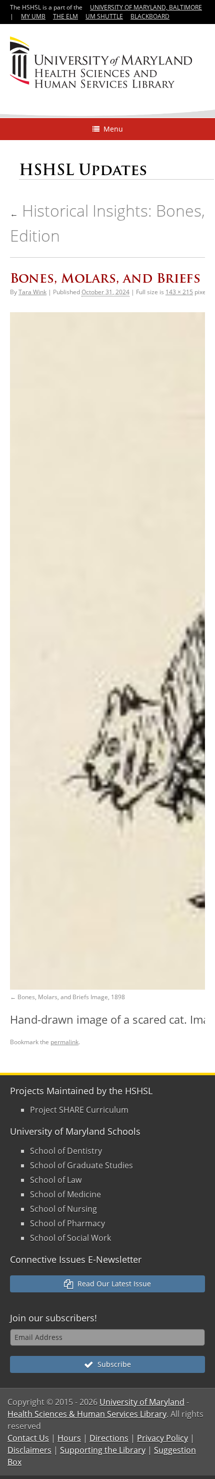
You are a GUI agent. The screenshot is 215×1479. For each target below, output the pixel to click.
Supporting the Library (103, 1449)
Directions (109, 1437)
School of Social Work (70, 1237)
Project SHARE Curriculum (79, 1109)
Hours (69, 1437)
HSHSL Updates (83, 170)
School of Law (56, 1179)
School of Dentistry (66, 1150)
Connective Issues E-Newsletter (76, 1259)
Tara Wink (32, 292)
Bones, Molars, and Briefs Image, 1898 (71, 997)
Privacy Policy (162, 1437)
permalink (64, 1042)
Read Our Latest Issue (112, 1283)
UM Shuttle (104, 16)
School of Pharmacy (67, 1223)
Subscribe (112, 1364)
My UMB (33, 16)
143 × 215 (179, 292)
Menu (111, 129)
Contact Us (28, 1437)
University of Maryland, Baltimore (146, 7)
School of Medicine (65, 1194)
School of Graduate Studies (81, 1165)
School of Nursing (63, 1208)
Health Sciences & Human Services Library (87, 1413)
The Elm (65, 16)
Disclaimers (30, 1449)
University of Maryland (142, 1401)
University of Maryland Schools (75, 1131)
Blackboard (150, 16)
